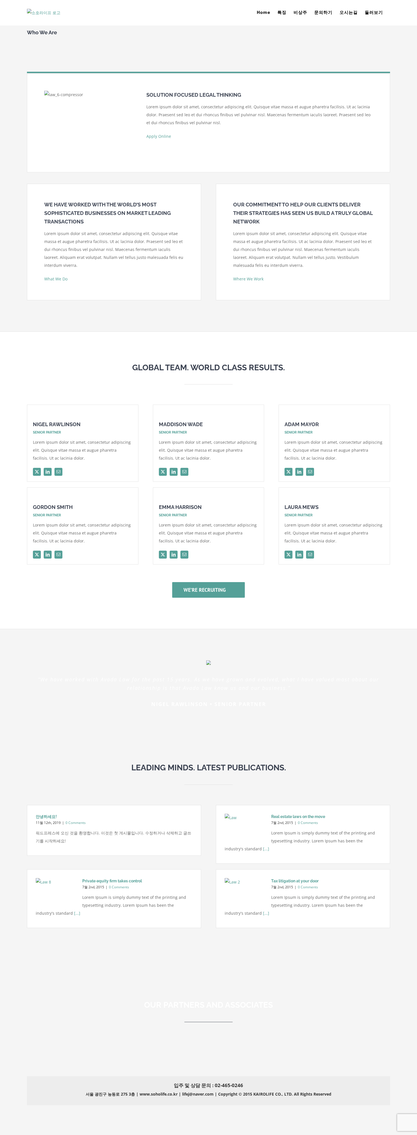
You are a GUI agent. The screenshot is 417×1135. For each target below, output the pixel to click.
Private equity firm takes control (112, 881)
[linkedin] (48, 472)
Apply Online (160, 136)
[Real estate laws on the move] (245, 827)
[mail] (58, 472)
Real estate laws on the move (298, 816)
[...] (265, 848)
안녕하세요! (46, 816)
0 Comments (76, 822)
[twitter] (37, 472)
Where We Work (250, 279)
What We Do (57, 279)
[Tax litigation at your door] (245, 891)
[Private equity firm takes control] (56, 891)
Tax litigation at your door (295, 881)
